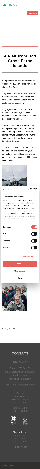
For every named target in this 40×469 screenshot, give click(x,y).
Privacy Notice (20, 447)
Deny (20, 278)
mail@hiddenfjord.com (20, 379)
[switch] (34, 234)
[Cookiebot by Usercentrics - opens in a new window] (28, 189)
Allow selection (20, 271)
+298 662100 (23, 368)
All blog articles (8, 328)
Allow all (20, 264)
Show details (28, 257)
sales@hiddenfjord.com (23, 372)
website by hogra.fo (8, 465)
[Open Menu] (36, 5)
